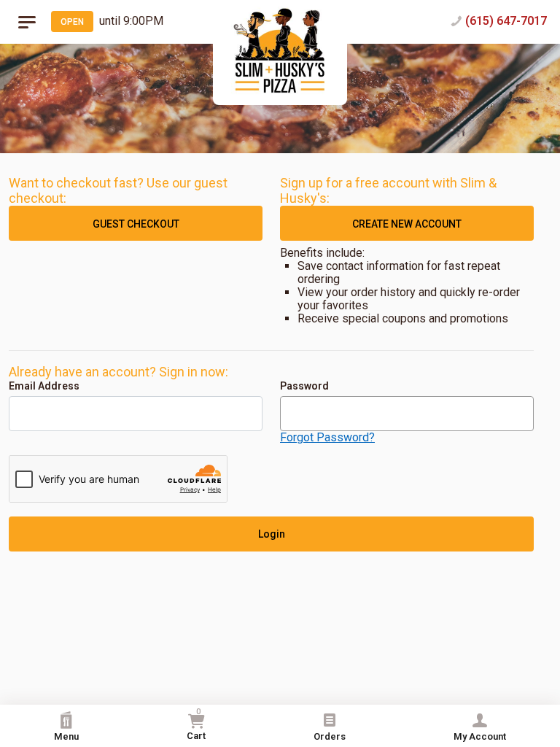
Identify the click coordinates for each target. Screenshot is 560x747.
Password (304, 386)
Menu (66, 736)
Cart (196, 724)
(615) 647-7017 (506, 21)
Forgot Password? (327, 437)
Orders (330, 736)
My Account (480, 736)
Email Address (44, 386)
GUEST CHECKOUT (136, 224)
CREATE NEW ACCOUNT (407, 224)
